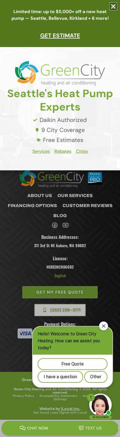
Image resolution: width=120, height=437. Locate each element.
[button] (113, 6)
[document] (60, 218)
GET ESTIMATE (60, 35)
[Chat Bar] (60, 428)
